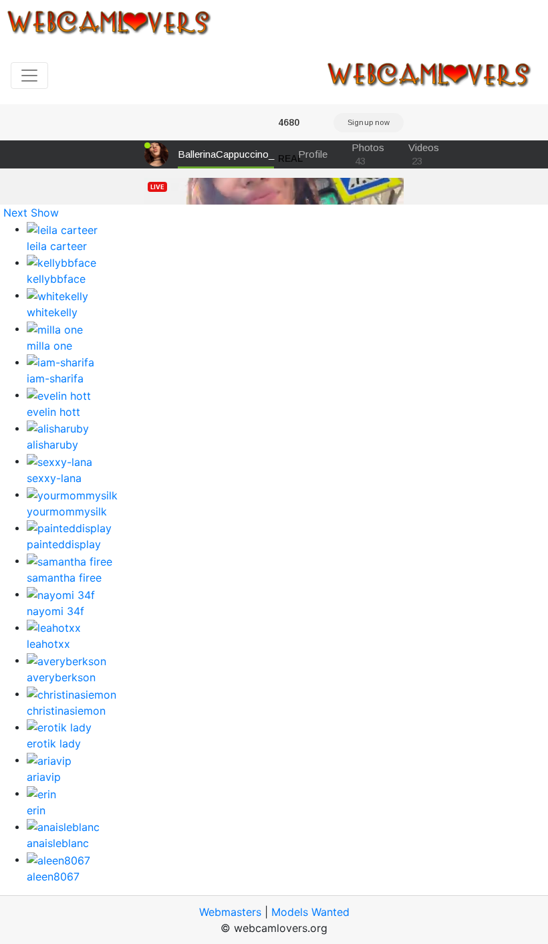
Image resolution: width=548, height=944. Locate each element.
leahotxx (48, 644)
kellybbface (56, 278)
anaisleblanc (58, 843)
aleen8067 (53, 876)
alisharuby (52, 444)
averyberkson (61, 677)
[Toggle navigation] (29, 75)
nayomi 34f (55, 611)
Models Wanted (310, 912)
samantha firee (64, 577)
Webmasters (230, 912)
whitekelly (52, 312)
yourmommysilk (67, 511)
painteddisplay (64, 544)
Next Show (31, 212)
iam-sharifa (55, 378)
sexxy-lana (54, 478)
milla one (49, 345)
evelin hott (53, 412)
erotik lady (54, 743)
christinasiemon (66, 710)
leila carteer (57, 246)
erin (36, 810)
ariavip (44, 777)
